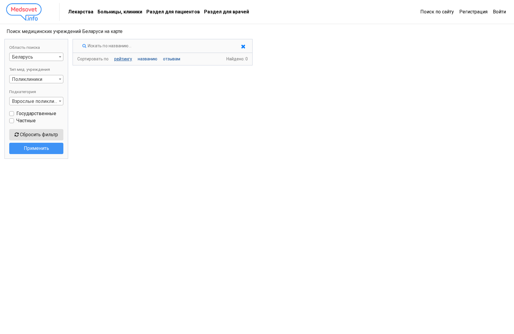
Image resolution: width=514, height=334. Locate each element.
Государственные (36, 113)
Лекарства (80, 12)
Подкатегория (22, 91)
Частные (26, 120)
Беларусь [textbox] (22, 57)
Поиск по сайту (437, 12)
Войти (499, 12)
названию (147, 59)
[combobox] (36, 57)
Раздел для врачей (226, 12)
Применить (36, 148)
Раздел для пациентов (173, 12)
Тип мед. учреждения (29, 69)
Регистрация (473, 12)
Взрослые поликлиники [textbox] (37, 101)
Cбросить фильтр (38, 134)
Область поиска (24, 47)
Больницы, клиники (120, 12)
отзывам (171, 59)
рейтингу (123, 59)
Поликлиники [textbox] (27, 79)
